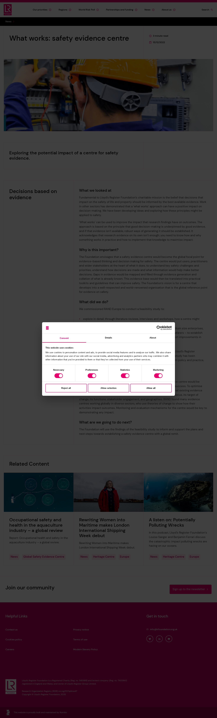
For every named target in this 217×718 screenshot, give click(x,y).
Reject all (66, 388)
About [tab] (153, 337)
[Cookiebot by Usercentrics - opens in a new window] (159, 328)
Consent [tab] (64, 338)
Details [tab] (108, 337)
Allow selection (109, 388)
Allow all (150, 388)
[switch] (92, 375)
